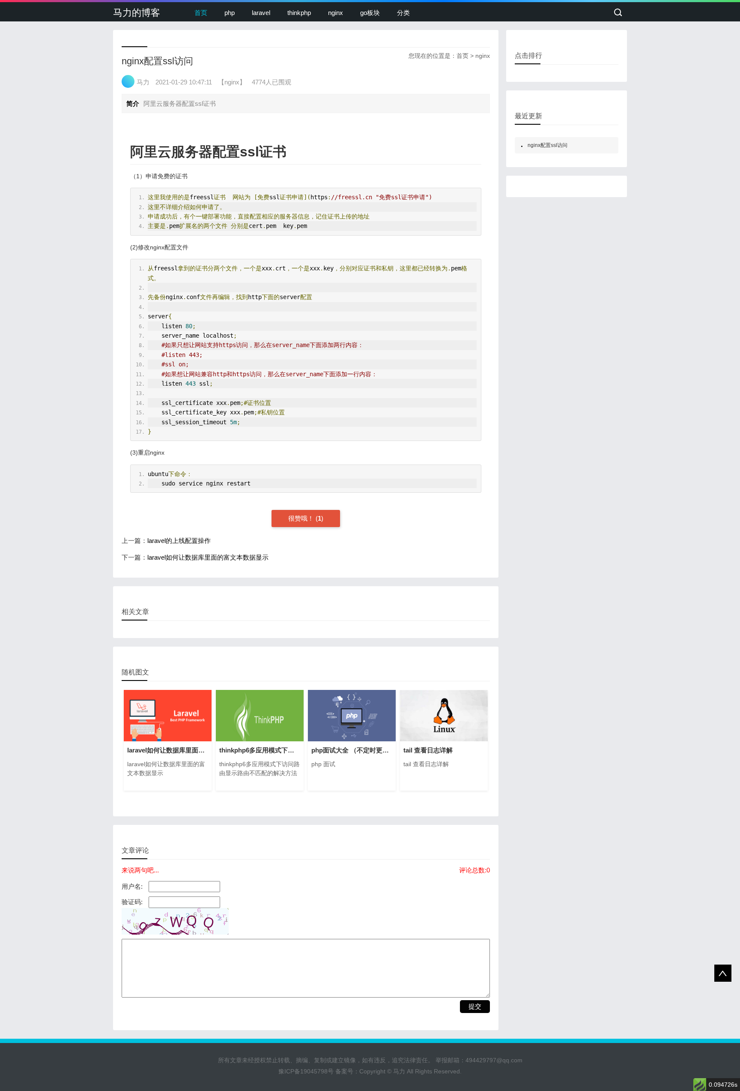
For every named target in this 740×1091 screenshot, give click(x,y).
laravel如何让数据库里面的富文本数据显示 (208, 557)
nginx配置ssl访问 (547, 145)
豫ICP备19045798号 (306, 1071)
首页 (200, 12)
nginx (335, 12)
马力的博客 (136, 12)
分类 (403, 12)
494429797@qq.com (493, 1060)
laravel (261, 12)
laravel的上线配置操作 (179, 540)
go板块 (370, 12)
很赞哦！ (302, 518)
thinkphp (299, 12)
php (229, 12)
